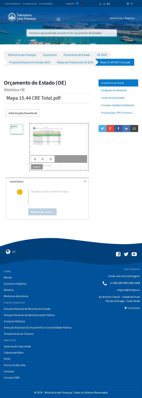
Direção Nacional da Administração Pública (29, 315)
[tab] (47, 181)
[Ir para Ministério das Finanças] (22, 16)
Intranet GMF (12, 377)
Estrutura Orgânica (15, 283)
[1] (17, 129)
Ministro (9, 290)
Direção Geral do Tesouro (19, 333)
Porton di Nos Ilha (14, 365)
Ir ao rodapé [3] (45, 3)
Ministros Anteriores (16, 296)
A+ (108, 4)
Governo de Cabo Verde (17, 346)
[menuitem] (118, 82)
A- (100, 4)
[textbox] (53, 197)
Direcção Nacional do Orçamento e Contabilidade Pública (38, 327)
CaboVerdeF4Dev (14, 352)
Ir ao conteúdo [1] (12, 3)
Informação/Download (23, 113)
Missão (8, 277)
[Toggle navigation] (41, 19)
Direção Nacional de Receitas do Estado (27, 308)
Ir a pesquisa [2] (30, 3)
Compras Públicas (14, 321)
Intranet (9, 371)
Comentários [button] (17, 181)
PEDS (7, 359)
